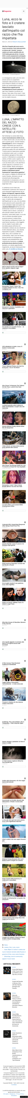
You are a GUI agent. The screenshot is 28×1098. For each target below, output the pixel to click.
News (6, 945)
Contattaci (14, 1084)
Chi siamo (6, 1094)
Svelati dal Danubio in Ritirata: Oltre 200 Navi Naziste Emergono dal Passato (17, 985)
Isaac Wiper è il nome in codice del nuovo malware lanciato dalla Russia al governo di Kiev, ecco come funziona (14, 952)
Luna (13, 947)
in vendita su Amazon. (16, 249)
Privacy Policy (20, 1094)
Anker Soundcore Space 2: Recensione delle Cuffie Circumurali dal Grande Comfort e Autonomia (17, 1038)
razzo (17, 947)
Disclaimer (14, 1095)
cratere (6, 947)
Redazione (12, 1094)
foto (10, 947)
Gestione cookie (24, 1096)
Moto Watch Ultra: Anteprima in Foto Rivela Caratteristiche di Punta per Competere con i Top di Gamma (17, 1055)
